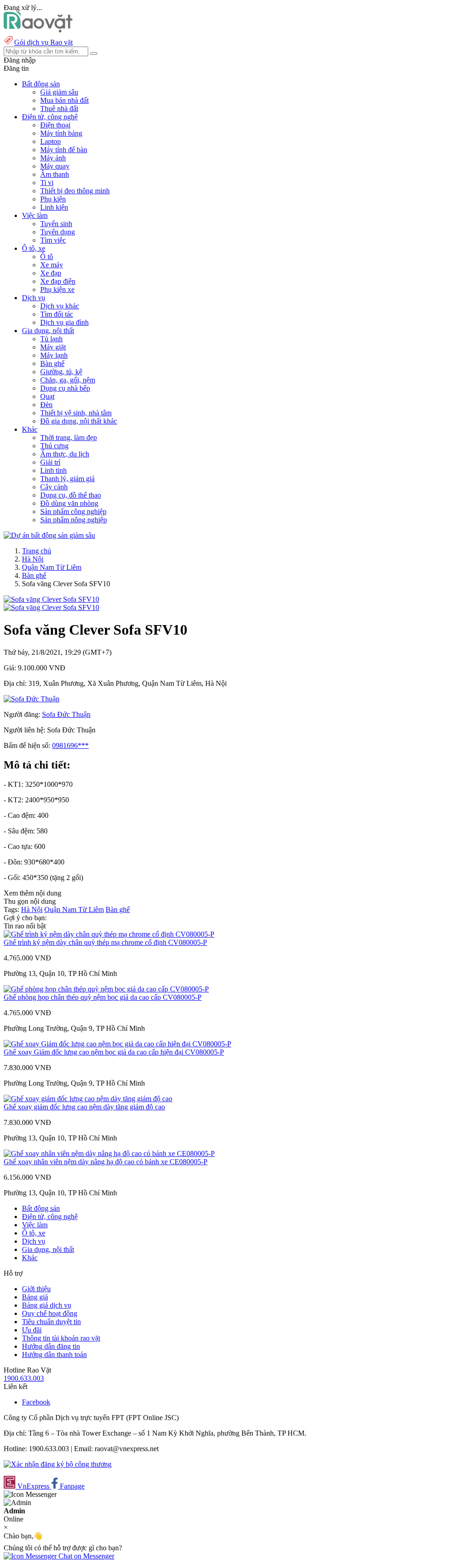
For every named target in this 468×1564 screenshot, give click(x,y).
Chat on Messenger (85, 1556)
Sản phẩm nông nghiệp (73, 520)
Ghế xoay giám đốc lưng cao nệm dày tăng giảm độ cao (84, 1107)
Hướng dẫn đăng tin (51, 1346)
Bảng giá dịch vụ (46, 1305)
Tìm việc (53, 240)
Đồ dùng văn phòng (69, 503)
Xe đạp (50, 273)
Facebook (36, 1402)
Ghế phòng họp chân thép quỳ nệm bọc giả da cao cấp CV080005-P (103, 997)
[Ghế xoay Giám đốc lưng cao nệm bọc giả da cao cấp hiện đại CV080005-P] (117, 1044)
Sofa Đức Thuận (66, 714)
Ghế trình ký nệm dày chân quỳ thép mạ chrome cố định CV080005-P (105, 942)
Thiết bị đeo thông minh (75, 191)
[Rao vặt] (38, 30)
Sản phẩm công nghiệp (73, 511)
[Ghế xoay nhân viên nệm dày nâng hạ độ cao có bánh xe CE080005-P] (109, 1153)
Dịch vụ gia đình (64, 322)
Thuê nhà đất (59, 108)
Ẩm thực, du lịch (64, 454)
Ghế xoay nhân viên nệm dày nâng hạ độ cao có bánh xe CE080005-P (105, 1162)
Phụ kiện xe (57, 289)
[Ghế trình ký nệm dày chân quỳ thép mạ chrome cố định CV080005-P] (109, 934)
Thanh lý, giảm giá (67, 478)
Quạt (47, 396)
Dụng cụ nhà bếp (65, 388)
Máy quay (54, 166)
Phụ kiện (53, 199)
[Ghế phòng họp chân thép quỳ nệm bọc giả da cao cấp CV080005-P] (106, 989)
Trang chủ (36, 551)
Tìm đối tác (56, 314)
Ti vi (46, 182)
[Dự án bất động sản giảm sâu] (49, 535)
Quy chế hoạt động (49, 1313)
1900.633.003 (24, 1378)
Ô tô (46, 256)
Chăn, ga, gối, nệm (67, 380)
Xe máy (51, 265)
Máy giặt (53, 347)
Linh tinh (53, 470)
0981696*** (70, 745)
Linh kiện (54, 207)
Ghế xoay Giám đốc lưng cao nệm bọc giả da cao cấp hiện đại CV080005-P (114, 1052)
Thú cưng (54, 446)
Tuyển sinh (56, 224)
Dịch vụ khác (59, 306)
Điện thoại (55, 125)
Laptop (50, 141)
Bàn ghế (52, 363)
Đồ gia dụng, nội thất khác (78, 421)
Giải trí (50, 462)
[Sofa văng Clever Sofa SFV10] (51, 599)
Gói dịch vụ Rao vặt (43, 42)
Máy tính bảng (61, 133)
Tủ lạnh (51, 339)
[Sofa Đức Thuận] (31, 699)
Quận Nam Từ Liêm (51, 567)
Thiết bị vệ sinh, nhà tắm (76, 413)
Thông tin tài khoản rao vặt (61, 1338)
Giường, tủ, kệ (61, 372)
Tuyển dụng (57, 232)
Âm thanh (54, 174)
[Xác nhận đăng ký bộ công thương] (58, 1464)
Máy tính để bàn (63, 150)
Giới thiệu (36, 1289)
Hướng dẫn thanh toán (54, 1354)
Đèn (46, 404)
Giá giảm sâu (59, 92)
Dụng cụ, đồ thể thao (70, 495)
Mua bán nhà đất (64, 100)
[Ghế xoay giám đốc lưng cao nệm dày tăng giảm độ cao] (88, 1099)
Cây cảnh (54, 487)
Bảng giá (35, 1297)
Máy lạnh (54, 355)
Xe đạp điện (57, 281)
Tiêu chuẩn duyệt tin (51, 1321)
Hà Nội (32, 559)
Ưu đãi (32, 1330)
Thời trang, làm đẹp (68, 437)
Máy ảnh (53, 158)
